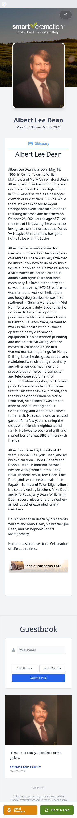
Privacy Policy (27, 800)
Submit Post (38, 678)
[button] (38, 720)
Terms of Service (49, 800)
